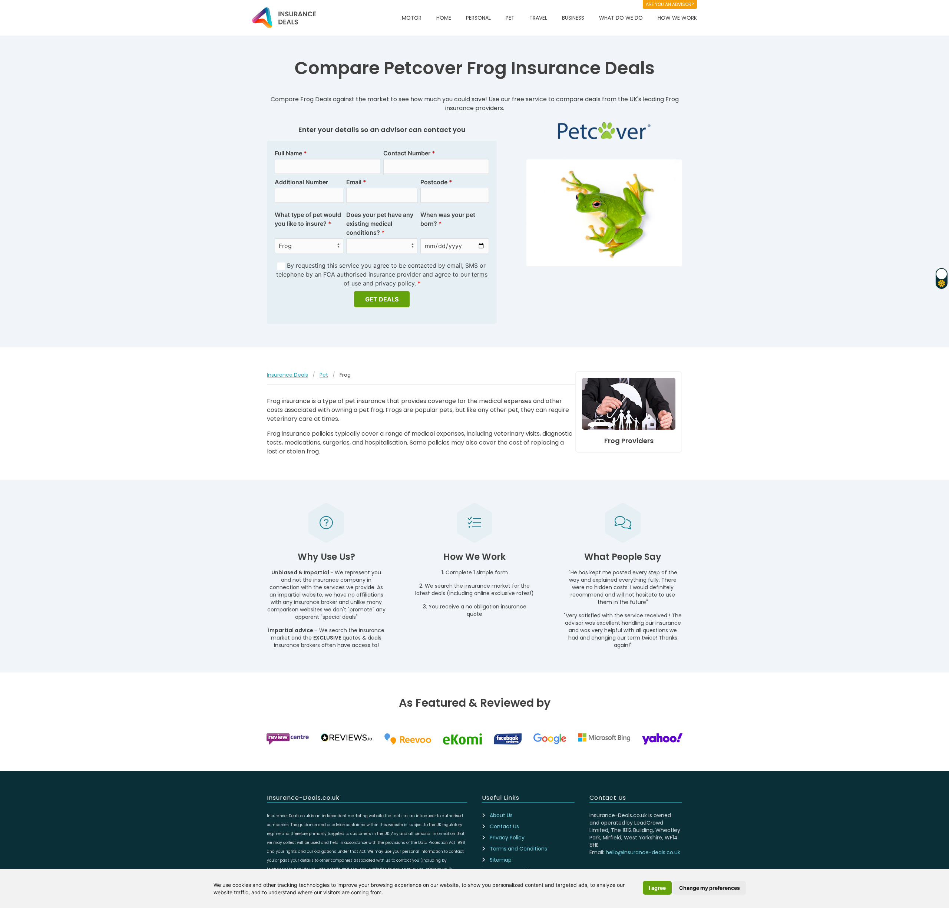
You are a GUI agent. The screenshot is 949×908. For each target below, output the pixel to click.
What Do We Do (621, 18)
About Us (501, 815)
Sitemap (501, 860)
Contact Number (406, 153)
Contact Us (504, 826)
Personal (478, 18)
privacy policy (394, 283)
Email (353, 182)
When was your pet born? (447, 219)
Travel (538, 18)
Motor (411, 18)
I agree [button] (657, 888)
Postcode (433, 182)
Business (573, 18)
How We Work (677, 18)
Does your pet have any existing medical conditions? (379, 223)
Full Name (288, 153)
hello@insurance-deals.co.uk (643, 852)
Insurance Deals (287, 375)
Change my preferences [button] (709, 888)
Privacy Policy (507, 837)
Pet (510, 18)
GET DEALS (382, 299)
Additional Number (301, 182)
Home (443, 18)
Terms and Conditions (518, 848)
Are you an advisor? (670, 4)
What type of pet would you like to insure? (308, 219)
